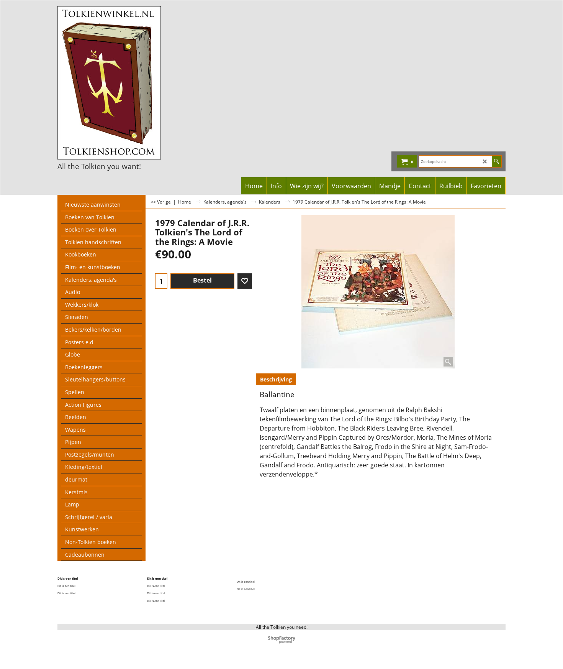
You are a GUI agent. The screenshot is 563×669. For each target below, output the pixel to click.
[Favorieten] (244, 281)
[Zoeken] (496, 161)
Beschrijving (276, 379)
